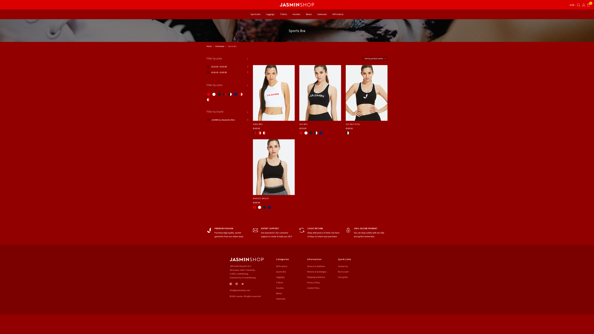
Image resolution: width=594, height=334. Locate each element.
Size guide (343, 277)
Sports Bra (281, 271)
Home (209, 46)
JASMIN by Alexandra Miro (223, 119)
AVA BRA (303, 124)
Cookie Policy (313, 288)
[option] (254, 133)
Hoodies (280, 288)
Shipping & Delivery (316, 277)
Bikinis (279, 293)
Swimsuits (281, 298)
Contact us (343, 266)
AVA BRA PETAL (353, 124)
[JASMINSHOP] (297, 5)
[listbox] (274, 133)
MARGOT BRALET (261, 198)
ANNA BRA (258, 124)
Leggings (280, 277)
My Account (343, 271)
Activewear (219, 46)
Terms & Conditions (316, 266)
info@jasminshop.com (240, 290)
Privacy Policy (313, 282)
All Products (281, 266)
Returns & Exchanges (317, 271)
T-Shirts (279, 282)
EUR (572, 4)
